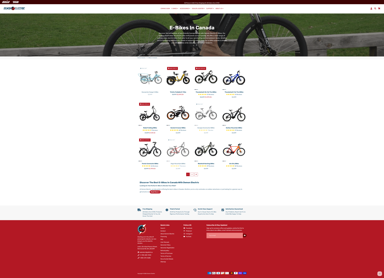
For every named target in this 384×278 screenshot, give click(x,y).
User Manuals (164, 242)
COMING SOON (165, 8)
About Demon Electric (167, 234)
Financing (163, 236)
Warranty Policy (165, 245)
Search (162, 228)
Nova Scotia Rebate (166, 259)
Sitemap (163, 262)
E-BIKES (174, 8)
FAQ (161, 239)
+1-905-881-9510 (145, 255)
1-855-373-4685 (144, 258)
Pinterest (189, 231)
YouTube (188, 236)
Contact (163, 231)
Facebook (189, 228)
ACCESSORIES (184, 8)
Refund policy (164, 250)
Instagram (189, 234)
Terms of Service (165, 256)
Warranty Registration (167, 248)
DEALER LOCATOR (198, 8)
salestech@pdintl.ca (146, 252)
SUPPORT (209, 8)
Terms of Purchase (166, 253)
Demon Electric (141, 57)
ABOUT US (219, 8)
